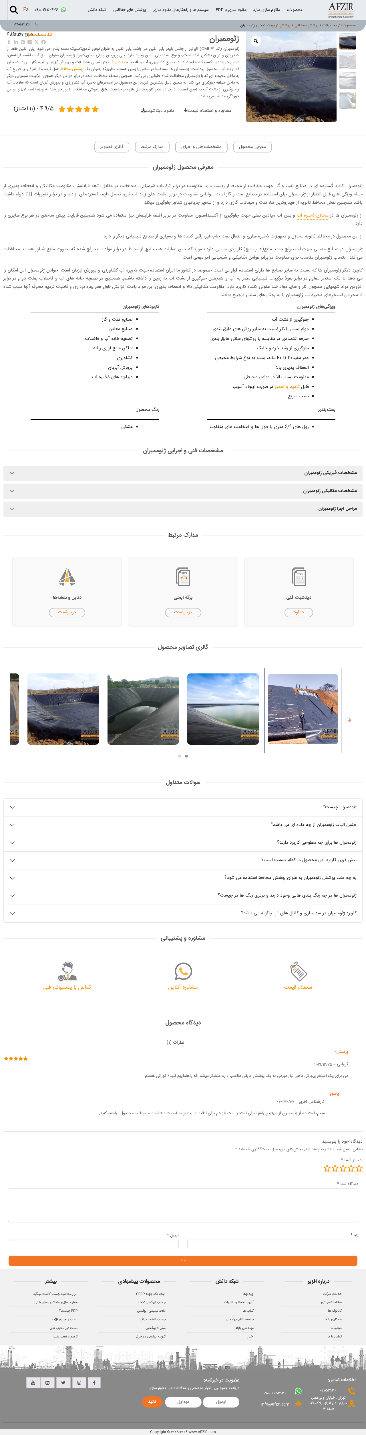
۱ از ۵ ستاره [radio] (359, 1168)
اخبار (250, 1336)
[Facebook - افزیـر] (94, 1382)
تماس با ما (335, 1336)
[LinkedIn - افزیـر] (47, 1382)
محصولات (295, 10)
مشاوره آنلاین (183, 987)
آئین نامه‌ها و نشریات (239, 1302)
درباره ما (336, 1328)
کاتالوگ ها (335, 1311)
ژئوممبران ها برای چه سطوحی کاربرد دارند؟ (317, 843)
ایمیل (173, 1235)
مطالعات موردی (331, 1302)
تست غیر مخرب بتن (63, 1328)
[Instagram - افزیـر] (79, 1382)
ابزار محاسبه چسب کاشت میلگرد (55, 1294)
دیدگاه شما (347, 1184)
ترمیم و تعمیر (287, 387)
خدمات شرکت (332, 1294)
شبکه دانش (97, 10)
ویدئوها (248, 1294)
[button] (186, 756)
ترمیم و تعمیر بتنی (65, 1336)
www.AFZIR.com (202, 1432)
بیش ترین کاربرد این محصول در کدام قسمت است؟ (309, 860)
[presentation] (349, 721)
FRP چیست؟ (68, 1311)
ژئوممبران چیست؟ (340, 807)
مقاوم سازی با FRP (231, 10)
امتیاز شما (352, 1160)
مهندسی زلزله (244, 1328)
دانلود (299, 612)
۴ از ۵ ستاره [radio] (335, 1168)
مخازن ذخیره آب (312, 215)
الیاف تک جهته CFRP (151, 1294)
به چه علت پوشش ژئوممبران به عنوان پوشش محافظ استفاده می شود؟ (290, 878)
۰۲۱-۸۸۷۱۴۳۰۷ (22, 34)
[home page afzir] (340, 10)
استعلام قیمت (299, 987)
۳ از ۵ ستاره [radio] (343, 1168)
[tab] (175, 1043)
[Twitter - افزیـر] (63, 1382)
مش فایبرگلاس (156, 1328)
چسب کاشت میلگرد (152, 1319)
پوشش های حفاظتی (129, 10)
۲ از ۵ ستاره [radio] (351, 1168)
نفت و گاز (117, 62)
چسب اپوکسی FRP (152, 1302)
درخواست (183, 612)
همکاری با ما (333, 1319)
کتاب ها (248, 1311)
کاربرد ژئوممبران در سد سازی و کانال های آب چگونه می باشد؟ (299, 913)
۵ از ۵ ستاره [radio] (327, 1168)
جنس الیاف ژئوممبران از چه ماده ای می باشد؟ (314, 825)
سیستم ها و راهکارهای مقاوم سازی (181, 10)
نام (354, 1235)
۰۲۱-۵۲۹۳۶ (22, 24)
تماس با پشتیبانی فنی (67, 987)
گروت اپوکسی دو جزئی (150, 1336)
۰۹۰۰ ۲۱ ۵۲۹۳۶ (47, 10)
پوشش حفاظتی (307, 25)
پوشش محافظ (71, 69)
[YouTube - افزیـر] (33, 1382)
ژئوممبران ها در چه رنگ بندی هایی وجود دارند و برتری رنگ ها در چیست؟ (287, 895)
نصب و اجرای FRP (64, 1319)
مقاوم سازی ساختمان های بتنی (55, 1302)
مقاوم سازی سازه (266, 10)
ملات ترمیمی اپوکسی (151, 1311)
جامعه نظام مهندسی (240, 1319)
